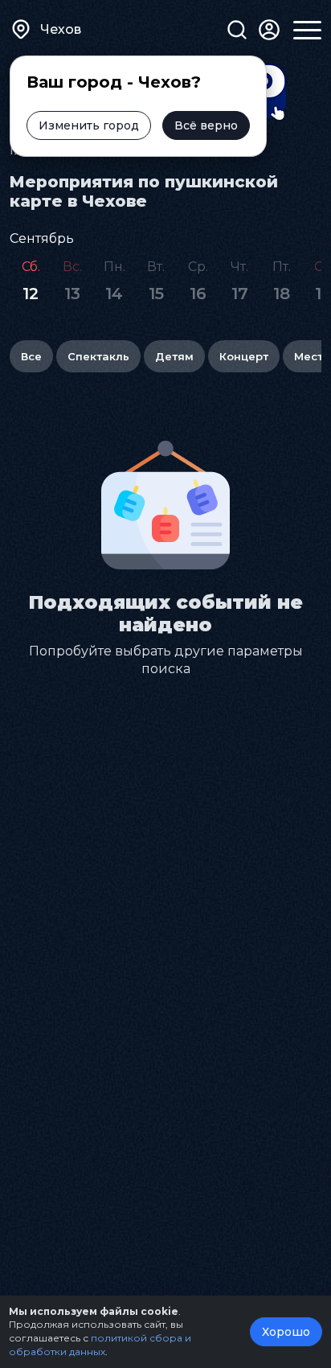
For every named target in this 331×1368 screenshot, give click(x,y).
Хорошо (286, 1332)
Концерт (243, 356)
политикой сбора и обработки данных (100, 1345)
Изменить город (89, 125)
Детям (174, 356)
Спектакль (98, 356)
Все (31, 356)
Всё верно (206, 125)
